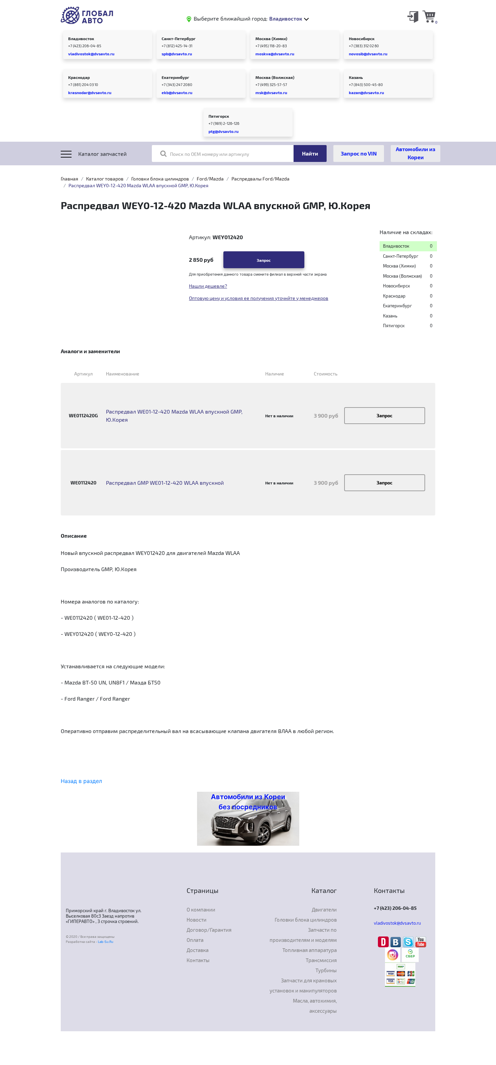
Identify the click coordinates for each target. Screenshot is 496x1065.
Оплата (195, 940)
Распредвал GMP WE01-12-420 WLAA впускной (165, 482)
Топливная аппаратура (309, 950)
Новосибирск (362, 38)
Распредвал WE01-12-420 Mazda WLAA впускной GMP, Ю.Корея (174, 415)
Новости (196, 920)
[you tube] (420, 941)
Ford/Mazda (210, 178)
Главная (69, 178)
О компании (201, 909)
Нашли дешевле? (208, 286)
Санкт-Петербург (179, 38)
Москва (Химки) (271, 38)
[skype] (409, 941)
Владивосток (81, 38)
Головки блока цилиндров (160, 178)
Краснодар (79, 77)
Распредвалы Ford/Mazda (260, 178)
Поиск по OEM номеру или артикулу (209, 154)
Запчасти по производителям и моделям (303, 935)
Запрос (264, 260)
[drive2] (384, 941)
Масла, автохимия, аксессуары (315, 1006)
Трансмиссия (321, 960)
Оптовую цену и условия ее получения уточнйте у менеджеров (258, 298)
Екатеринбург (175, 77)
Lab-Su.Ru (105, 942)
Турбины (326, 970)
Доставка (198, 950)
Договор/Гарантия (209, 930)
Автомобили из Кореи (415, 153)
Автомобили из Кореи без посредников (248, 802)
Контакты (198, 960)
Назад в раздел (81, 781)
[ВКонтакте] (396, 941)
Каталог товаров (104, 178)
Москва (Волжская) (274, 77)
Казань (356, 77)
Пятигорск (219, 116)
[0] (428, 16)
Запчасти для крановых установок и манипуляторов (303, 985)
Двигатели (324, 909)
